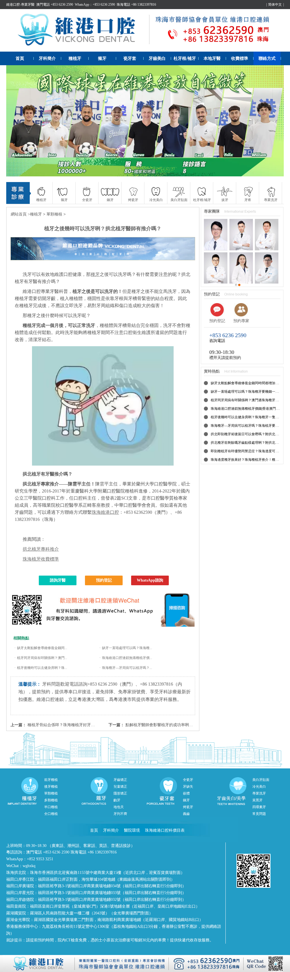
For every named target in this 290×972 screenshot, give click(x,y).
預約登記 (104, 580)
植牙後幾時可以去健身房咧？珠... (42, 668)
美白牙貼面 (260, 780)
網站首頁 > (20, 214)
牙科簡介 (47, 58)
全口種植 (51, 814)
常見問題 (259, 814)
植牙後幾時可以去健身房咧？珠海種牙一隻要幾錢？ (250, 417)
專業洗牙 (259, 793)
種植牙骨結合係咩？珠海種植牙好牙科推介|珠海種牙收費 (77, 725)
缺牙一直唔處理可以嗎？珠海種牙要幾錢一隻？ (246, 392)
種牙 (95, 274)
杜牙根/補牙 (185, 58)
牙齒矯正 (120, 780)
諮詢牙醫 (58, 580)
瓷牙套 (129, 58)
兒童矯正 (120, 787)
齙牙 (117, 800)
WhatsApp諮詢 (150, 580)
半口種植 (51, 807)
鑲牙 (186, 800)
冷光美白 (259, 787)
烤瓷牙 (188, 807)
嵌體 (186, 793)
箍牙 (102, 58)
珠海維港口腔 (105, 512)
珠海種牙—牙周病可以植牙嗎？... (127, 668)
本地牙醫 (212, 58)
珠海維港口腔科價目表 (165, 830)
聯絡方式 (267, 58)
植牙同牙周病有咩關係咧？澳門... (42, 658)
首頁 (20, 58)
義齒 (186, 814)
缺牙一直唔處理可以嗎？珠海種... (127, 648)
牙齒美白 (157, 58)
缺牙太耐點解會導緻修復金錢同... (42, 648)
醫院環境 (132, 830)
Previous (16, 121)
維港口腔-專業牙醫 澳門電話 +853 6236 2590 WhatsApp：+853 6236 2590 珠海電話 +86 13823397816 (81, 5)
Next (274, 121)
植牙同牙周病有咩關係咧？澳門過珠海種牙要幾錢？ (250, 400)
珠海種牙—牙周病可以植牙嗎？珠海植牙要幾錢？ (248, 426)
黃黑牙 (257, 800)
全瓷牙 (188, 780)
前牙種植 (51, 780)
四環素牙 (259, 807)
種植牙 (75, 58)
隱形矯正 (120, 793)
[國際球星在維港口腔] (145, 120)
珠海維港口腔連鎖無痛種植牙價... (127, 658)
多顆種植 (51, 800)
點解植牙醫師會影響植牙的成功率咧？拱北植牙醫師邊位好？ (179, 725)
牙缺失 (188, 787)
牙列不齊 (120, 814)
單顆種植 (54, 214)
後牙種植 (51, 787)
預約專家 (241, 321)
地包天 (119, 807)
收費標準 (239, 58)
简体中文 (275, 5)
